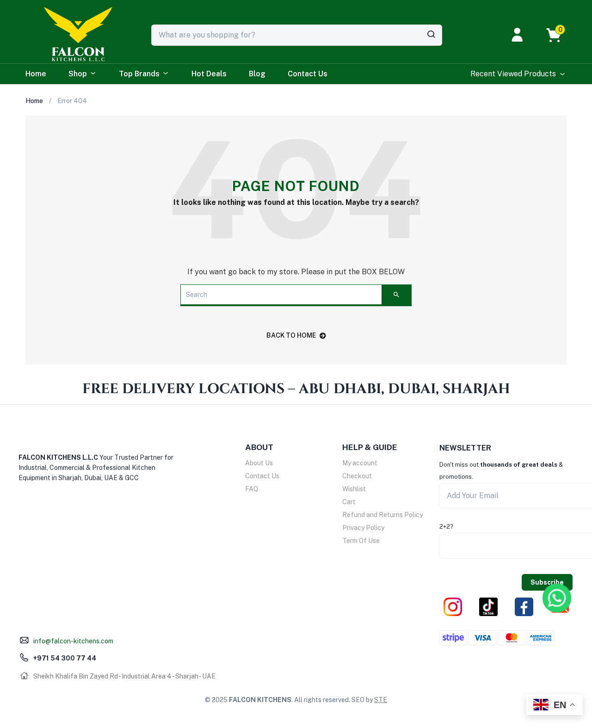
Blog (257, 73)
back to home (291, 335)
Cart (349, 502)
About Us (259, 463)
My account (359, 463)
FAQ (251, 489)
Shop (77, 73)
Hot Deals (209, 73)
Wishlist (354, 489)
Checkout (357, 476)
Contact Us (307, 73)
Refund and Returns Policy (382, 514)
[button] (558, 35)
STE (380, 699)
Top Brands (139, 73)
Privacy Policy (363, 527)
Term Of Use (361, 540)
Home (35, 73)
